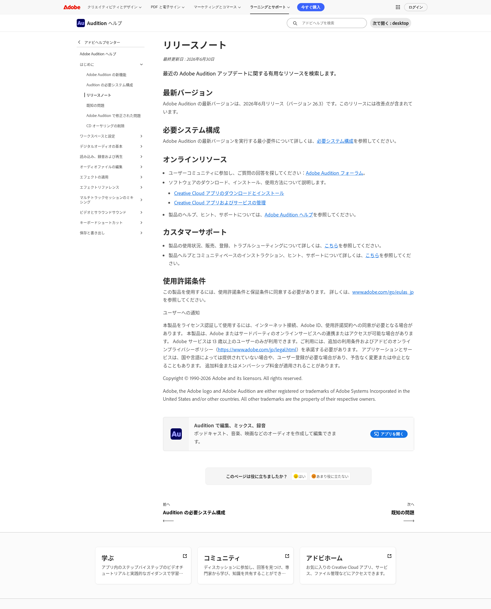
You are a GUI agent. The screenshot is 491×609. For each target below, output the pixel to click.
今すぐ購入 (310, 7)
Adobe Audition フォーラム (334, 172)
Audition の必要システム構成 (109, 84)
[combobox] (327, 23)
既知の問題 (95, 105)
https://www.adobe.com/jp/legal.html (257, 349)
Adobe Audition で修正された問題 (113, 115)
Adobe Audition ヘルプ (289, 214)
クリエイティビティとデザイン (112, 7)
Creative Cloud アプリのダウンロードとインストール (229, 193)
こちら (331, 245)
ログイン (416, 7)
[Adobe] (71, 7)
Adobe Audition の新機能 (106, 74)
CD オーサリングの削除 (105, 125)
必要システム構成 (335, 140)
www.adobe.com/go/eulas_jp (383, 291)
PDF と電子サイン (166, 7)
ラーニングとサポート (268, 7)
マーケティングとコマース (215, 7)
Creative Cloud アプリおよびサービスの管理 (220, 202)
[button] (398, 7)
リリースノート (98, 94)
